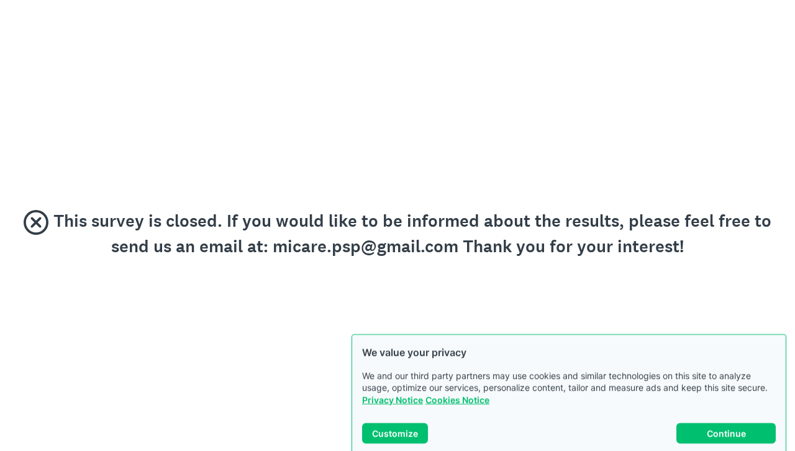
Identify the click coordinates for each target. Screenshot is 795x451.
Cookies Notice (457, 388)
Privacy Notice (392, 388)
